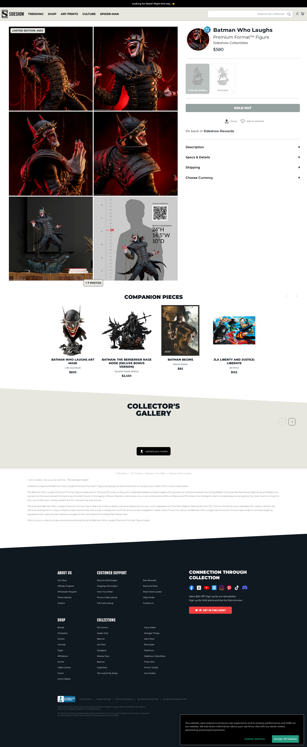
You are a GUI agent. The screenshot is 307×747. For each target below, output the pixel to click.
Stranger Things (151, 633)
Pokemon (149, 650)
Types (60, 650)
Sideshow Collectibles (230, 43)
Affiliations (63, 656)
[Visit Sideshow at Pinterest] (229, 587)
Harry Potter (150, 627)
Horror (61, 673)
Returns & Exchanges (107, 580)
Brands (61, 627)
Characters (63, 633)
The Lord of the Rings (107, 673)
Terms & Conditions (124, 699)
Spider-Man (109, 14)
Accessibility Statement (148, 699)
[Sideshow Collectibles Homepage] (13, 14)
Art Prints (69, 14)
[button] (252, 121)
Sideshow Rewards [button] (219, 131)
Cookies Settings (103, 699)
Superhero (102, 667)
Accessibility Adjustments (175, 699)
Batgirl (270, 492)
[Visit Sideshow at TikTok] (236, 587)
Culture (89, 14)
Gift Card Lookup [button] (105, 603)
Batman (149, 473)
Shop (52, 14)
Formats (62, 644)
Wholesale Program (67, 591)
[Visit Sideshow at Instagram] (221, 587)
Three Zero (149, 662)
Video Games (64, 667)
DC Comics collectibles (175, 486)
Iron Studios (149, 673)
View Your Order (105, 591)
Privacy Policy (85, 699)
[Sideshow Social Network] (214, 587)
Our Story (62, 580)
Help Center (149, 597)
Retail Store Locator (152, 591)
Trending (36, 14)
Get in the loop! (214, 610)
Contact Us (148, 603)
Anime (61, 662)
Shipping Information (107, 586)
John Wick (149, 639)
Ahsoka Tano (103, 656)
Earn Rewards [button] (149, 580)
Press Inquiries (64, 597)
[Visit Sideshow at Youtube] (206, 587)
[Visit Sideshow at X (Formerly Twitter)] (199, 587)
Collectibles (121, 473)
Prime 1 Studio (151, 667)
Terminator (149, 644)
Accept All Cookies (285, 738)
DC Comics (136, 473)
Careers (61, 603)
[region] (242, 729)
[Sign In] (297, 14)
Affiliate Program (66, 586)
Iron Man (101, 644)
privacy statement (100, 715)
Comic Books (64, 679)
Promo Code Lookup (107, 597)
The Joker (161, 473)
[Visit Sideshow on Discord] (244, 587)
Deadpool (101, 650)
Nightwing (256, 492)
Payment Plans (150, 586)
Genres (61, 639)
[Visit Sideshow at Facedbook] (191, 587)
